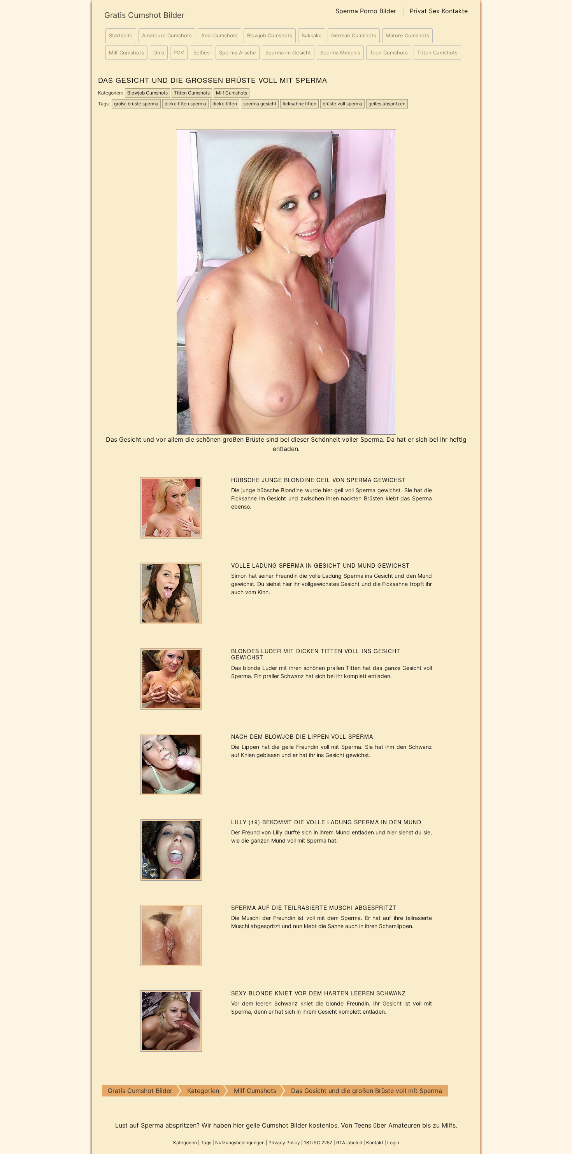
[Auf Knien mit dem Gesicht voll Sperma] (171, 1020)
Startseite (121, 35)
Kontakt (374, 1142)
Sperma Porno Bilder (365, 11)
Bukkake (312, 35)
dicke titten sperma (185, 104)
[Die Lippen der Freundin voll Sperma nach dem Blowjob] (171, 764)
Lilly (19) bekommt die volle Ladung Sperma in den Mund (326, 822)
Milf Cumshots (126, 52)
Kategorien (185, 1142)
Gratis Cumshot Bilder (144, 15)
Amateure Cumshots (167, 35)
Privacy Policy (284, 1142)
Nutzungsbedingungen (240, 1142)
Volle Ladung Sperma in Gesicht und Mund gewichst (320, 565)
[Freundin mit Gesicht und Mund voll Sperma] (171, 592)
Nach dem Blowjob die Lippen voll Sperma (302, 736)
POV (179, 52)
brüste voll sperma (342, 104)
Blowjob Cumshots (269, 35)
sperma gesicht (259, 104)
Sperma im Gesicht (288, 52)
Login (393, 1142)
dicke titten (224, 104)
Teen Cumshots (389, 52)
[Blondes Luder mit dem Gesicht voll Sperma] (171, 678)
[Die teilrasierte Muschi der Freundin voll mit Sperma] (171, 935)
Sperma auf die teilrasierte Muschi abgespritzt (314, 907)
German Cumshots (353, 35)
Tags (206, 1142)
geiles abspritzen (386, 104)
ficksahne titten (299, 104)
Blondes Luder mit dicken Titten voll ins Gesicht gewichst (315, 654)
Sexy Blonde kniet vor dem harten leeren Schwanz (318, 993)
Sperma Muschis (340, 52)
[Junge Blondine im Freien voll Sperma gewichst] (171, 507)
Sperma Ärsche (237, 52)
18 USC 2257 (318, 1142)
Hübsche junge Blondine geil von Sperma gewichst (318, 480)
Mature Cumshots (407, 35)
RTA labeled (349, 1142)
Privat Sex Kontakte (439, 11)
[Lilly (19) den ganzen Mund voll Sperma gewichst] (171, 849)
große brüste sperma (136, 104)
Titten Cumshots (437, 52)
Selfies (201, 52)
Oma (158, 52)
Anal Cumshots (219, 35)
